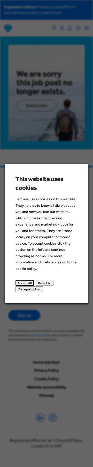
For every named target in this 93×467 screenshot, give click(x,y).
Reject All (44, 283)
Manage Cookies (29, 289)
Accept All (25, 283)
